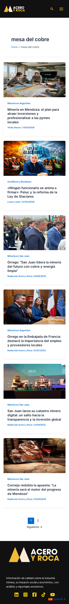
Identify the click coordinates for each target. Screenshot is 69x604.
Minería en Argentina (18, 103)
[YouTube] (52, 594)
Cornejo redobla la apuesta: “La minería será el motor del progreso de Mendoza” (34, 489)
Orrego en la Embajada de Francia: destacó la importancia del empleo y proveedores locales (34, 341)
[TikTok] (43, 594)
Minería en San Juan (18, 256)
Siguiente (34, 527)
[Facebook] (34, 594)
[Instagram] (25, 594)
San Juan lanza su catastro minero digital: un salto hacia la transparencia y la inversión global (34, 415)
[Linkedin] (16, 594)
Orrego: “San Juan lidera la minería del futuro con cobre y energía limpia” (34, 266)
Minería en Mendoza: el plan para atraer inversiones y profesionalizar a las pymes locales (33, 115)
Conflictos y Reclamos (19, 181)
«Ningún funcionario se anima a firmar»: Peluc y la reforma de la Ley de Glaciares (32, 192)
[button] (52, 9)
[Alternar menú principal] (61, 9)
